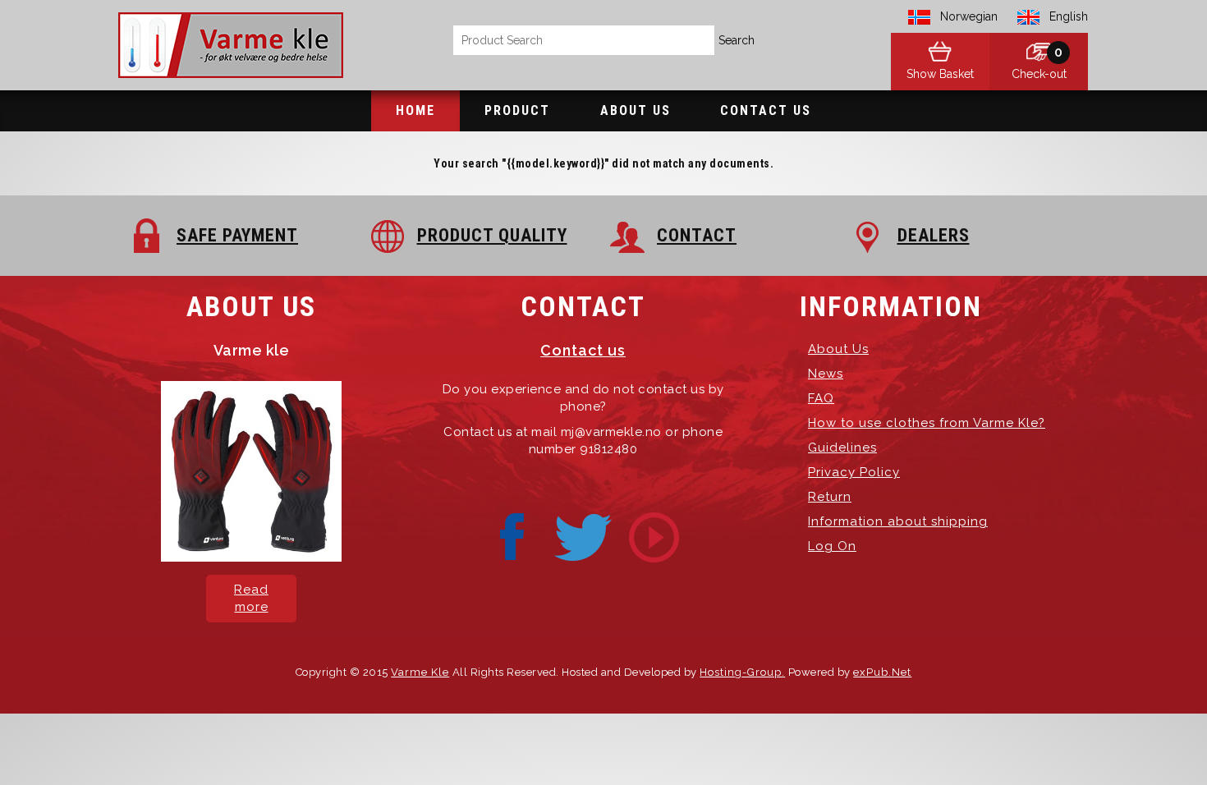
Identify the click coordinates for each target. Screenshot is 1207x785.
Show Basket (940, 73)
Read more (251, 598)
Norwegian (969, 16)
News (825, 373)
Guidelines (842, 447)
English (1068, 16)
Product (517, 110)
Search (736, 40)
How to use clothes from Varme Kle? (926, 422)
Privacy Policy (854, 472)
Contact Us (765, 110)
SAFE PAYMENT (237, 235)
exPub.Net (882, 672)
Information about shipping (898, 521)
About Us (635, 110)
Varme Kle (420, 672)
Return (829, 496)
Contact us (583, 350)
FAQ (821, 398)
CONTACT (697, 235)
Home (415, 110)
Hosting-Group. (742, 672)
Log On (832, 546)
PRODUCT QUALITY (492, 235)
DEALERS (933, 235)
